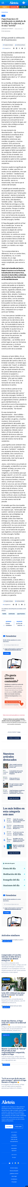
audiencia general (7, 941)
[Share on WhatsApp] (25, 48)
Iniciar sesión (18, 1126)
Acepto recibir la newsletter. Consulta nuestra (14, 649)
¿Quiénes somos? (14, 1173)
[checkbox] (3, 648)
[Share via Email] (22, 48)
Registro (5, 7)
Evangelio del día (11, 880)
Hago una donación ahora (12, 702)
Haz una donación (14, 1170)
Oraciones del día (11, 885)
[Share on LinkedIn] (16, 48)
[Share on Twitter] (19, 48)
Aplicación (14, 1150)
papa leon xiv (6, 979)
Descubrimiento (14, 1141)
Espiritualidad (14, 1137)
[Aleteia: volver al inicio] (14, 2)
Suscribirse (9, 1126)
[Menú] (5, 3)
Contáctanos (14, 1179)
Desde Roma (5, 12)
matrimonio (12, 613)
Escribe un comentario (14, 738)
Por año (14, 1157)
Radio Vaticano (18, 28)
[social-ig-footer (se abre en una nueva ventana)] (18, 1163)
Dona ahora (13, 7)
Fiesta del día (9, 868)
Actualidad (14, 1135)
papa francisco (21, 613)
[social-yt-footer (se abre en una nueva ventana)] (9, 1163)
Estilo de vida (14, 1139)
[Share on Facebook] (13, 48)
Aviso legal (14, 1176)
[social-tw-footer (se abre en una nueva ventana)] (15, 1163)
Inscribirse (6, 653)
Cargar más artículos (14, 798)
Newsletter (14, 1148)
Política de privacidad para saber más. (13, 649)
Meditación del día (12, 874)
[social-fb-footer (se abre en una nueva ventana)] (12, 1163)
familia (4, 613)
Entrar (18, 732)
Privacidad (14, 1182)
